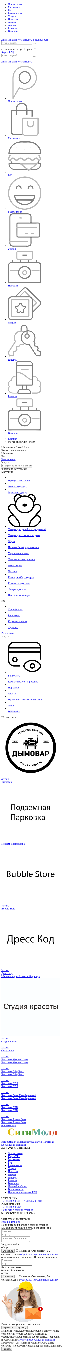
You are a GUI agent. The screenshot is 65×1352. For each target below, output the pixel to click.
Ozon (11, 705)
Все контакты (16, 1189)
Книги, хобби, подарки (21, 577)
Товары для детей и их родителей (27, 529)
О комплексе (15, 4)
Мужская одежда (17, 492)
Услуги (12, 16)
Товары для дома (17, 589)
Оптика (12, 571)
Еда (10, 10)
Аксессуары (15, 565)
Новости (13, 19)
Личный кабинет (11, 39)
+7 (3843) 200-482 (32, 1200)
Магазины (14, 7)
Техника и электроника (21, 559)
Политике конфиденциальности (36, 1339)
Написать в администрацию (17, 1209)
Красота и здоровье (19, 583)
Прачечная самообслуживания (25, 699)
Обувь (11, 541)
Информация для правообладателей (21, 1141)
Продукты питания (19, 480)
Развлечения (15, 13)
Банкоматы (14, 675)
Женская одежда (17, 486)
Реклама (12, 28)
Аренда (12, 25)
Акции (12, 22)
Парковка (13, 687)
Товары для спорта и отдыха (24, 535)
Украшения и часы (18, 553)
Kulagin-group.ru (10, 1221)
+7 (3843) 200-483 (11, 1200)
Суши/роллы (15, 609)
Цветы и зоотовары (19, 595)
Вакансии (13, 31)
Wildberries (14, 711)
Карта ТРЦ (7, 52)
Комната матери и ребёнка (23, 681)
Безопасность (40, 39)
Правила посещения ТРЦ (22, 1192)
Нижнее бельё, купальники (23, 547)
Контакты (26, 39)
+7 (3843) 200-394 (11, 1206)
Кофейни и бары (17, 621)
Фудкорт (13, 627)
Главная (12, 438)
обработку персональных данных (39, 1254)
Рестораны (14, 615)
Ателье (12, 693)
